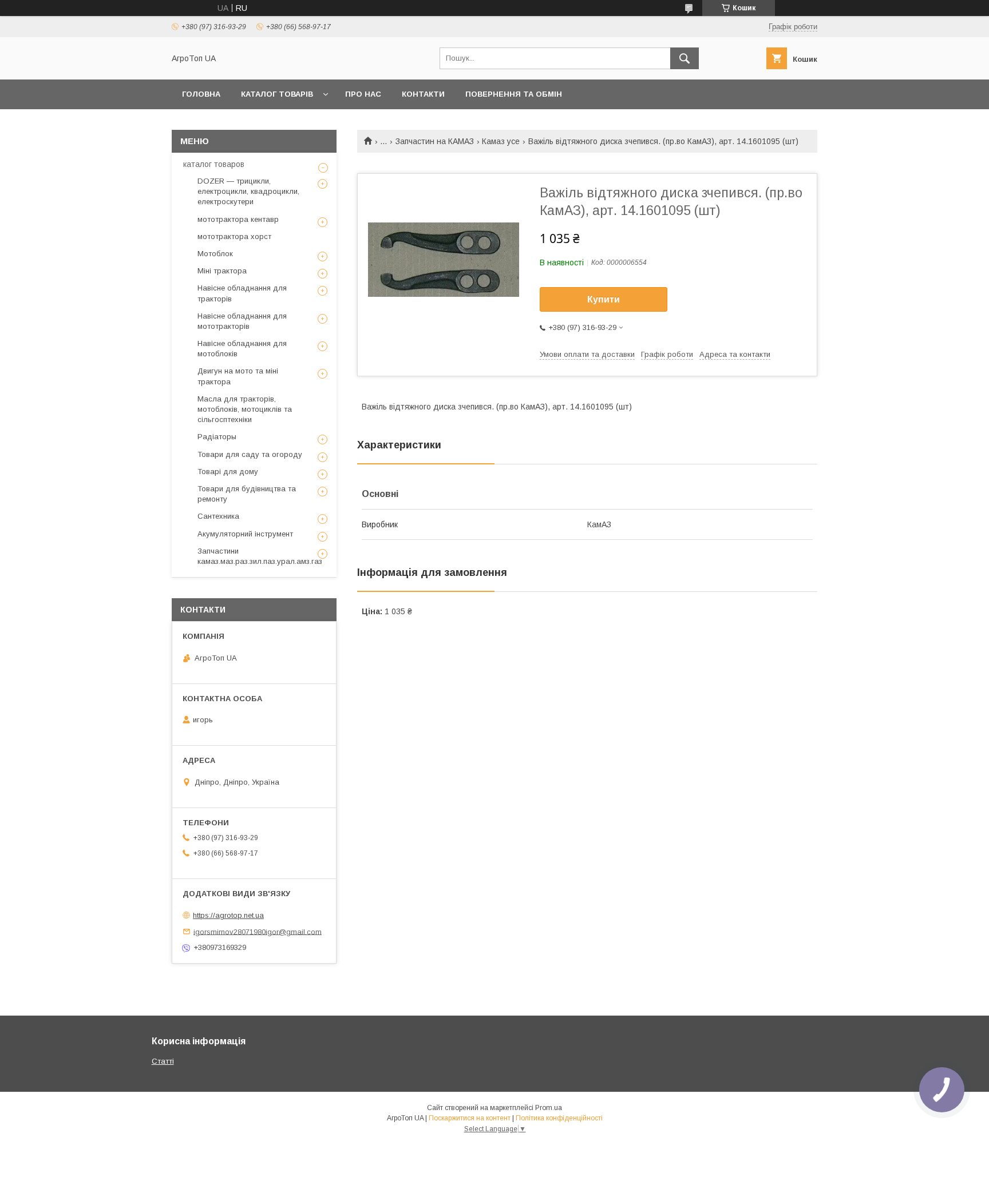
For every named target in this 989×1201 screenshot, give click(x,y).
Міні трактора (222, 271)
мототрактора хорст (234, 236)
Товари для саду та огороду (249, 454)
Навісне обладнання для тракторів (242, 293)
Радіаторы (216, 436)
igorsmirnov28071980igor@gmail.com (257, 931)
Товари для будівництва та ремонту (246, 493)
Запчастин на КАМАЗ (434, 141)
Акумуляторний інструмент (245, 534)
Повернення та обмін (513, 94)
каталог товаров (213, 164)
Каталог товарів (277, 94)
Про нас (363, 94)
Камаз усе (501, 141)
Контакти (423, 94)
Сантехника (218, 516)
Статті (163, 1061)
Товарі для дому (227, 471)
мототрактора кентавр (238, 219)
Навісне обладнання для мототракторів (242, 321)
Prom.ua (548, 1108)
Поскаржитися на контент (470, 1118)
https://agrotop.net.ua (228, 915)
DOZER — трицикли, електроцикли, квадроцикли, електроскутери (248, 191)
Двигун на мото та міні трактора (237, 376)
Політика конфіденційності (559, 1118)
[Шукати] (684, 58)
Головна (201, 94)
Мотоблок (215, 253)
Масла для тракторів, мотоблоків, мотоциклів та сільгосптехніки (244, 409)
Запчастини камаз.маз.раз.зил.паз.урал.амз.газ (259, 556)
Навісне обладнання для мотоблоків (242, 348)
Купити (603, 299)
